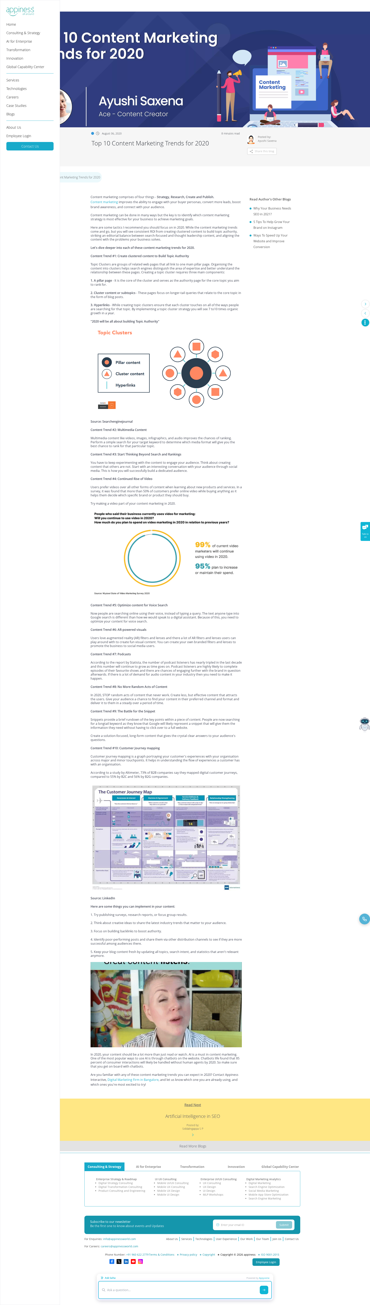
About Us (13, 127)
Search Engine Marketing (265, 1198)
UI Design (209, 1191)
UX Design (209, 1187)
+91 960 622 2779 (137, 1254)
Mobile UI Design (168, 1194)
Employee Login (18, 135)
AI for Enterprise (19, 41)
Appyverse (264, 1277)
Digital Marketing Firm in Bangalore (133, 1080)
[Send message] (264, 1290)
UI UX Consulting (166, 1179)
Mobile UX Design (168, 1191)
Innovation (14, 58)
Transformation (18, 49)
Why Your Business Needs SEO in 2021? (272, 211)
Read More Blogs (192, 1146)
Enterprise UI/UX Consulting (219, 1179)
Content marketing (104, 202)
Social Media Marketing (264, 1191)
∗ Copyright (207, 1254)
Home (11, 24)
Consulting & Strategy (23, 32)
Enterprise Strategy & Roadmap (116, 1179)
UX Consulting (212, 1183)
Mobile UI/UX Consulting (173, 1183)
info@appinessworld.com (119, 1239)
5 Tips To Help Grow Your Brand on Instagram (271, 225)
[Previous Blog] (365, 313)
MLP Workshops (213, 1194)
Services (12, 80)
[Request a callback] (364, 919)
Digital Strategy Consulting (115, 1183)
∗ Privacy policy (187, 1254)
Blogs (10, 114)
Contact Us (30, 146)
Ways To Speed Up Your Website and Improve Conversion (270, 241)
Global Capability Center (25, 66)
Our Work (246, 1239)
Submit (284, 1225)
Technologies (16, 88)
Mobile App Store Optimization (268, 1194)
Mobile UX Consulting (171, 1187)
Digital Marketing (260, 1183)
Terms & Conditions (161, 1254)
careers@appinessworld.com (119, 1246)
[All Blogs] (365, 322)
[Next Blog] (365, 304)
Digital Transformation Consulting (120, 1187)
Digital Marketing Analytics (263, 1179)
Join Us (276, 1239)
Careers (12, 97)
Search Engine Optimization (267, 1187)
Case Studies (16, 105)
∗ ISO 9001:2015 (268, 1254)
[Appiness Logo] (20, 15)
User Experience (226, 1239)
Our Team (262, 1239)
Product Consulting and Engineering (121, 1191)
